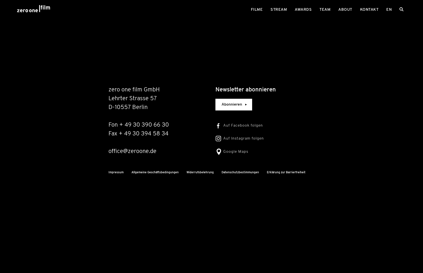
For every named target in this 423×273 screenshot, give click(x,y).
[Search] (401, 9)
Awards (303, 10)
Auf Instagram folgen (243, 139)
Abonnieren (232, 105)
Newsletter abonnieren (245, 90)
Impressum (116, 172)
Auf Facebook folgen (243, 126)
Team (324, 10)
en (389, 10)
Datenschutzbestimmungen (240, 172)
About (345, 10)
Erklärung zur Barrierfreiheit (286, 172)
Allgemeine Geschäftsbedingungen (155, 172)
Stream (278, 10)
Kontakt (369, 10)
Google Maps (235, 152)
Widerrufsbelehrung (200, 172)
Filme (257, 10)
